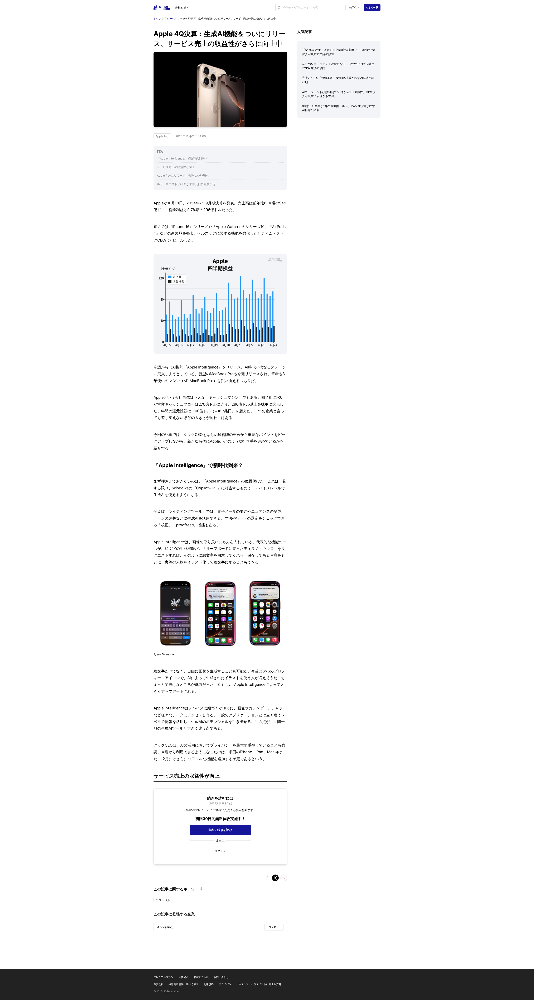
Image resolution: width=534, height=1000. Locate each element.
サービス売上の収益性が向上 (176, 167)
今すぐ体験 (372, 7)
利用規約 (209, 984)
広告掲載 (184, 977)
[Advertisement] (338, 154)
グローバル (170, 18)
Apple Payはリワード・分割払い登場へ (183, 175)
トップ (157, 18)
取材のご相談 (201, 977)
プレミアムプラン (164, 977)
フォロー (274, 927)
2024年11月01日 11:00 (190, 136)
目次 (160, 151)
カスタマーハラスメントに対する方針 (260, 984)
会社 (182, 7)
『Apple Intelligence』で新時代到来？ (182, 158)
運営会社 (159, 984)
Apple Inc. (162, 136)
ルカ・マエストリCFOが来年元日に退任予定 (186, 184)
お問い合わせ (221, 977)
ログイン (354, 7)
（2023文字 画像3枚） (220, 803)
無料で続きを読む (220, 830)
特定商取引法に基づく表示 (184, 984)
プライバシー (226, 984)
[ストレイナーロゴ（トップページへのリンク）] (164, 7)
